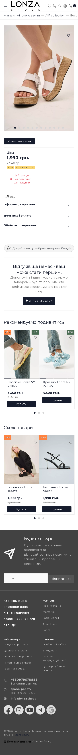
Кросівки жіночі (18, 607)
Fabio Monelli (51, 617)
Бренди (10, 625)
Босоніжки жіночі (19, 619)
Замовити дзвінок (24, 683)
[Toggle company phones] (54, 6)
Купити (21, 404)
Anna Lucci (50, 624)
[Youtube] (29, 710)
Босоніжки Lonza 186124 (55, 489)
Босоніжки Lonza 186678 (20, 489)
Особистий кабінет (55, 644)
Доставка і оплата (15, 650)
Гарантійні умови (15, 668)
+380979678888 (24, 679)
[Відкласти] (35, 338)
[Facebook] (8, 710)
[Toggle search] (59, 6)
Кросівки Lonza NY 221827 (21, 384)
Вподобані (50, 650)
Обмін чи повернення (18, 656)
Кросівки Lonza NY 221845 (56, 384)
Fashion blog (15, 601)
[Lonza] (25, 6)
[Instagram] (19, 710)
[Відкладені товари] (50, 5)
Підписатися (61, 579)
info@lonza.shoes (23, 698)
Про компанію (52, 605)
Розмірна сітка (19, 141)
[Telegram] (40, 710)
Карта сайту (21, 734)
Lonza (46, 629)
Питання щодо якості (18, 662)
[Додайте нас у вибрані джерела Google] (51, 710)
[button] (15, 128)
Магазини (49, 611)
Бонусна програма (16, 644)
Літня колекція (16, 613)
